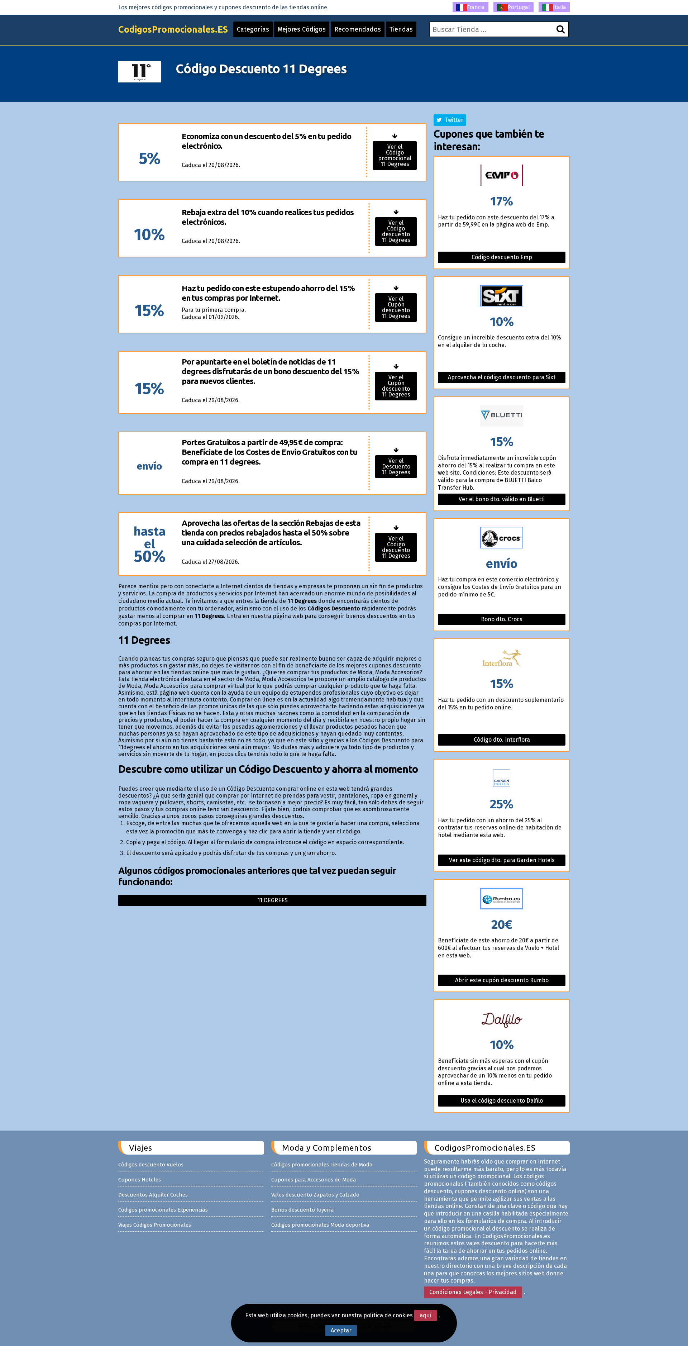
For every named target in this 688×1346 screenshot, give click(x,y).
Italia (559, 7)
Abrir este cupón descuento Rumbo (502, 980)
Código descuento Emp (502, 257)
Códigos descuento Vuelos (150, 1164)
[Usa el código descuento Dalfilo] (501, 1019)
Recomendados (357, 29)
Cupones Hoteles (139, 1179)
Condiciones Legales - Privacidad (473, 1292)
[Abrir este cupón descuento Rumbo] (501, 899)
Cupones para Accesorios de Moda (313, 1179)
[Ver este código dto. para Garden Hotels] (501, 778)
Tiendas (401, 29)
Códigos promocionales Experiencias (163, 1210)
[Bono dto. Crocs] (501, 538)
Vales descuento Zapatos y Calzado (315, 1195)
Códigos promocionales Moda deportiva (320, 1225)
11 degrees (272, 900)
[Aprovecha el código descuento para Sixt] (501, 296)
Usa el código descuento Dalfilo (502, 1100)
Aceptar (341, 1330)
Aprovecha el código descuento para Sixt (501, 377)
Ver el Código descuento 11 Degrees (396, 231)
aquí (425, 1315)
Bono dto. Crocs (501, 619)
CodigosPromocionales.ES (173, 29)
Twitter (452, 119)
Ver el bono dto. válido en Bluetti (502, 499)
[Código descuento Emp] (501, 175)
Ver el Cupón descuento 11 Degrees (396, 307)
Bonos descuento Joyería (302, 1210)
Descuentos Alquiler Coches (153, 1195)
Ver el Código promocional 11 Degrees (394, 155)
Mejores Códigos (302, 29)
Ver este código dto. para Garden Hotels (502, 860)
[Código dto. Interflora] (501, 658)
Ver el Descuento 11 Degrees (396, 466)
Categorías (253, 29)
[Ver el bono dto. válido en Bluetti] (501, 416)
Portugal (519, 7)
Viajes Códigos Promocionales (154, 1225)
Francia (476, 7)
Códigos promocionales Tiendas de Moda (322, 1164)
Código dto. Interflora (502, 739)
